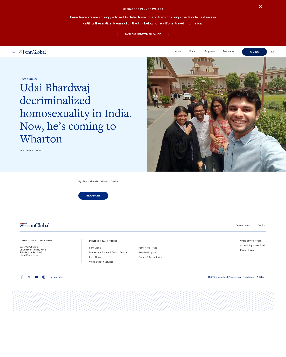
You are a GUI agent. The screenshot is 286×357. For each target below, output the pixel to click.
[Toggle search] (13, 51)
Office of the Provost (250, 240)
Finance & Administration (150, 257)
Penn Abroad (95, 257)
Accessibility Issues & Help (253, 245)
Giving (254, 51)
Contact (262, 225)
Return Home (243, 225)
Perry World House (148, 247)
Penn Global (95, 247)
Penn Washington (147, 252)
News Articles (29, 79)
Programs (210, 51)
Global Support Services (101, 261)
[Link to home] (32, 52)
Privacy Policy (247, 250)
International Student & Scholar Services (109, 252)
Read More (93, 195)
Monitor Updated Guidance (143, 34)
